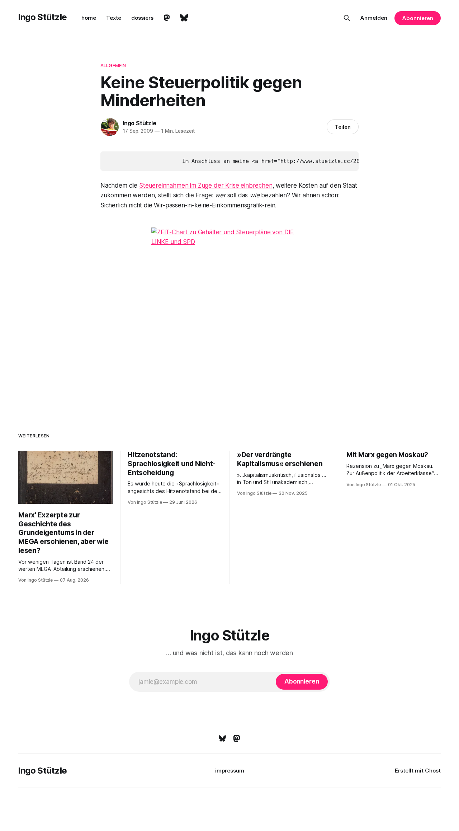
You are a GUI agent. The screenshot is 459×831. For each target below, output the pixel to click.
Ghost (433, 770)
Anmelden (373, 17)
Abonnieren (417, 18)
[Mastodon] (236, 738)
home (88, 17)
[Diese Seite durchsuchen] (346, 18)
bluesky (184, 18)
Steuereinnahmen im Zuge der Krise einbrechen (206, 185)
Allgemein (113, 65)
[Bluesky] (222, 738)
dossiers (142, 17)
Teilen (343, 126)
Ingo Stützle (42, 17)
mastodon (167, 18)
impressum (229, 770)
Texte (113, 17)
